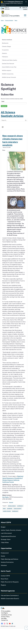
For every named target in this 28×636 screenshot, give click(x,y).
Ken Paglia (5, 497)
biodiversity (15, 511)
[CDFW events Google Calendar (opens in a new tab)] (20, 7)
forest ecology (17, 508)
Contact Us (4, 620)
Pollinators (5, 56)
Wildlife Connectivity (7, 74)
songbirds (9, 508)
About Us (24, 7)
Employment (5, 553)
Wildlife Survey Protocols (9, 77)
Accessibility (6, 611)
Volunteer (4, 565)
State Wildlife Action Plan (9, 67)
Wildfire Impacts (6, 70)
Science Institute (7, 39)
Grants (3, 556)
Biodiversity (5, 43)
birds (4, 508)
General (11, 502)
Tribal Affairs (5, 542)
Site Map (4, 618)
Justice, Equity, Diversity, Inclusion (11, 530)
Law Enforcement (6, 533)
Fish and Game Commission (14, 595)
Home (2, 20)
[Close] (26, 1)
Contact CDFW (5, 576)
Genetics (4, 53)
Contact (25, 9)
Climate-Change (6, 46)
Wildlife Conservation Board (14, 598)
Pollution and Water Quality (9, 60)
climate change (12, 505)
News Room (4, 579)
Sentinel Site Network (8, 63)
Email (3, 101)
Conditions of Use (6, 615)
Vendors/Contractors (7, 562)
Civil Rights (4, 613)
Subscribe (4, 106)
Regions (3, 585)
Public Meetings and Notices (9, 559)
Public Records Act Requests (10, 582)
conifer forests (7, 511)
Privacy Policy (5, 616)
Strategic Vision (5, 539)
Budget (3, 527)
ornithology (20, 505)
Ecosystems (5, 50)
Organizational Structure (8, 536)
